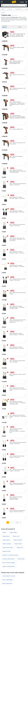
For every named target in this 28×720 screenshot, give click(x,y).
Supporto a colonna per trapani (10, 555)
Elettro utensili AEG (7, 583)
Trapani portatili (6, 551)
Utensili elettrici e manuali (8, 576)
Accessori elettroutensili (8, 558)
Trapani (3, 12)
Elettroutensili (21, 558)
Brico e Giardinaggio (7, 579)
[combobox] (14, 5)
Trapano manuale (6, 543)
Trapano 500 (20, 547)
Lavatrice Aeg (9, 9)
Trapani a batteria (17, 540)
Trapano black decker (7, 547)
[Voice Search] (25, 5)
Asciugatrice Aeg (18, 9)
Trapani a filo (16, 536)
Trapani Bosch (5, 536)
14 (20, 522)
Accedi (22, 2)
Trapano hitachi (18, 543)
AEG (3, 9)
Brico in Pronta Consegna (8, 562)
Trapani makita (13, 532)
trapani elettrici (6, 540)
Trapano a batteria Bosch (8, 566)
